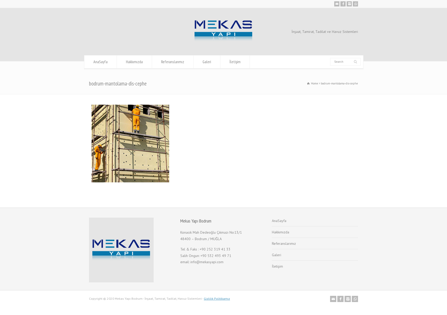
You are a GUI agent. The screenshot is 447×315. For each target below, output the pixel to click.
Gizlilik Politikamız (217, 298)
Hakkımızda (134, 61)
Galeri (207, 61)
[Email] (336, 3)
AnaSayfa (100, 61)
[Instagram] (349, 3)
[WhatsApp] (355, 3)
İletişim (235, 61)
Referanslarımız (172, 61)
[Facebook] (343, 3)
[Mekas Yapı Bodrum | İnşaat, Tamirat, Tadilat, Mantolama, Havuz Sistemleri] (223, 45)
